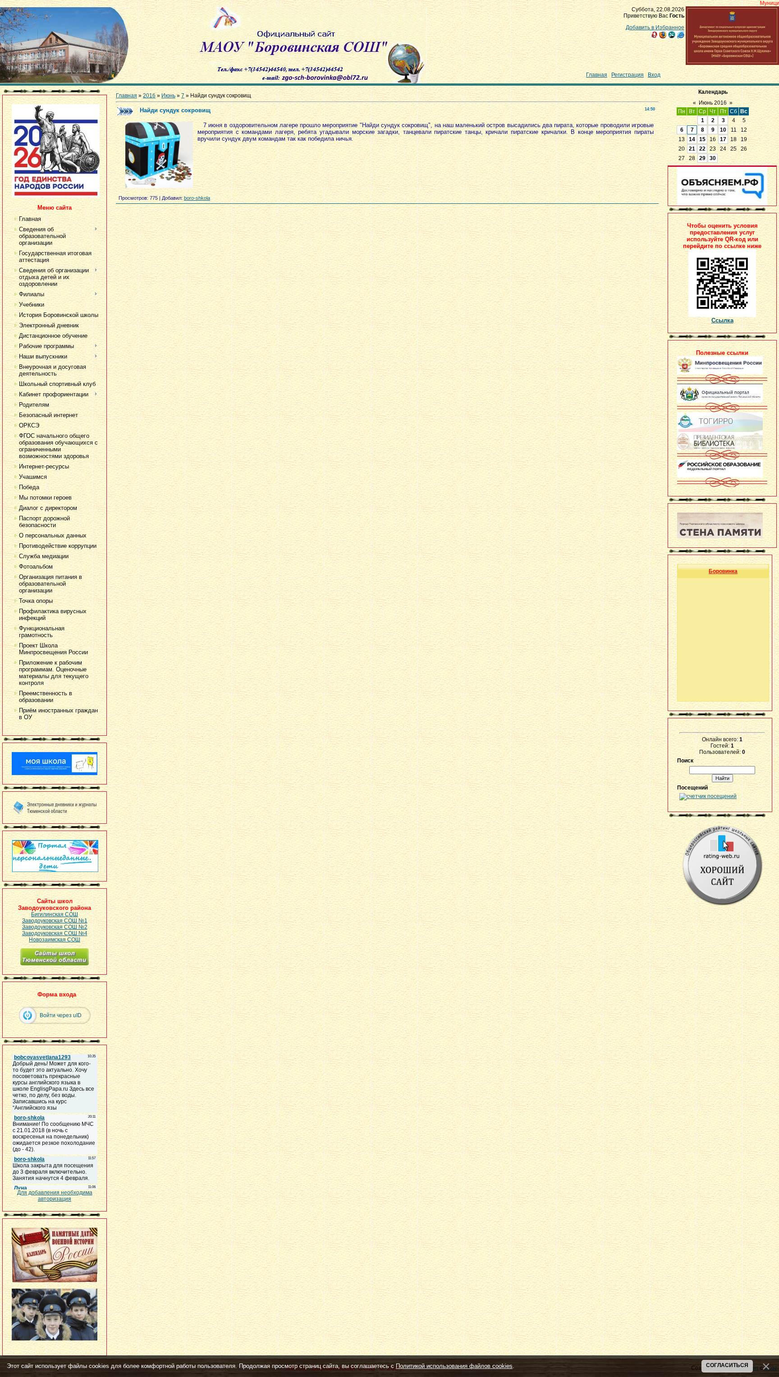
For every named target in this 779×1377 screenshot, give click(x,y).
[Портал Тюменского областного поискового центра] (720, 536)
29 (702, 158)
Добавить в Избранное (655, 27)
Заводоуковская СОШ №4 (54, 933)
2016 (149, 95)
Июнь (168, 95)
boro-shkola (197, 198)
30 (713, 158)
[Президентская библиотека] (720, 448)
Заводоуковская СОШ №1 (54, 921)
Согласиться (727, 1365)
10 (723, 130)
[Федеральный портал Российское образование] (720, 476)
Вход (654, 75)
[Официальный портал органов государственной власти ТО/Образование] (720, 401)
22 (702, 149)
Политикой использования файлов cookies (454, 1366)
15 (702, 139)
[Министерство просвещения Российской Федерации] (720, 372)
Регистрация (627, 75)
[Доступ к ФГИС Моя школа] (54, 773)
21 (692, 149)
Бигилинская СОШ (54, 914)
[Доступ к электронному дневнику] (54, 812)
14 (692, 139)
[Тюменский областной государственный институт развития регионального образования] (720, 430)
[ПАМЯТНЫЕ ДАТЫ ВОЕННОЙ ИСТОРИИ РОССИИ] (54, 1280)
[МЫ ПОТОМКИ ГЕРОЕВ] (54, 1339)
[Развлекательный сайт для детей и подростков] (55, 870)
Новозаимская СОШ (54, 939)
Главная (596, 75)
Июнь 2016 (713, 103)
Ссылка (722, 320)
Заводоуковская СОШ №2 (54, 927)
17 (723, 139)
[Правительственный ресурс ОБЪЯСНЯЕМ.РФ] (722, 204)
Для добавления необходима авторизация (54, 1195)
